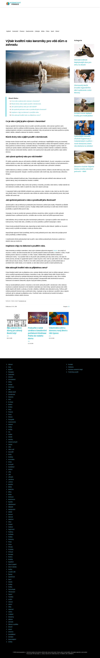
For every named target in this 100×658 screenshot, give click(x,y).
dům (69, 306)
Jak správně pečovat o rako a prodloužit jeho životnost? (28, 109)
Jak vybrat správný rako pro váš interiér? (24, 106)
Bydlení (8, 31)
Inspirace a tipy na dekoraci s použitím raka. (25, 112)
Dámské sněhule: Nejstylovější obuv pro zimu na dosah (82, 62)
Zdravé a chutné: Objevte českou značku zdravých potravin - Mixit (84, 168)
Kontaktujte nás (22, 301)
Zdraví (57, 31)
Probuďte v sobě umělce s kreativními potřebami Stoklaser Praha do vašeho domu (37, 333)
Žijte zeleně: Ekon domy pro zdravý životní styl (14, 330)
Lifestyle (37, 31)
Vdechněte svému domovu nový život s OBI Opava (58, 330)
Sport (52, 31)
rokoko (55, 250)
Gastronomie (29, 31)
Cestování (15, 31)
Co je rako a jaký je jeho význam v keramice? (25, 101)
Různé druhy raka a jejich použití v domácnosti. (26, 104)
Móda (42, 31)
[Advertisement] (50, 18)
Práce (47, 31)
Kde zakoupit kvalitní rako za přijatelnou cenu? (26, 115)
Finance (22, 31)
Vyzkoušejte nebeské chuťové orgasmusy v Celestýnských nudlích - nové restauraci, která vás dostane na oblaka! (83, 141)
